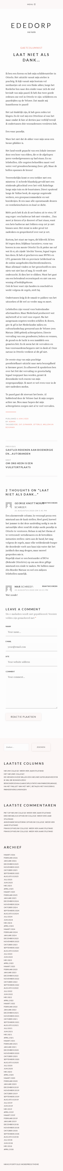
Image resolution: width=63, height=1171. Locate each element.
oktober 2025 (10, 870)
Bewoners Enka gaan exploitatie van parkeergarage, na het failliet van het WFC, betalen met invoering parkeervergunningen (30, 786)
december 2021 (11, 1013)
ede (16, 424)
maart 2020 (9, 1078)
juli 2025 (8, 879)
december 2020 (11, 1050)
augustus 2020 (11, 1062)
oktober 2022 (10, 982)
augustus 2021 (11, 1025)
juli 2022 (8, 991)
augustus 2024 (11, 913)
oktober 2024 (10, 907)
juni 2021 (8, 1031)
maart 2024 (9, 929)
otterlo (37, 424)
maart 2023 (9, 966)
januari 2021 (10, 1047)
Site (7, 656)
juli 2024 (8, 917)
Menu (31, 4)
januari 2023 (10, 972)
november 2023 (11, 941)
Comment (10, 671)
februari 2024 (10, 932)
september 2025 (11, 873)
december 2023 (11, 938)
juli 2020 (8, 1065)
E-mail (8, 641)
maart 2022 (9, 1003)
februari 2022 (10, 1007)
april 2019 (8, 1112)
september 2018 (11, 1134)
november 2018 (11, 1127)
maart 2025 (9, 892)
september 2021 (11, 1022)
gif (20, 424)
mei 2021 (8, 1034)
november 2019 (11, 1090)
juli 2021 (8, 1028)
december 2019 (11, 1087)
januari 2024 (10, 935)
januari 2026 (10, 861)
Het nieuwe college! (14, 774)
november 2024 (11, 904)
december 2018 (11, 1124)
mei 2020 (8, 1072)
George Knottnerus (29, 503)
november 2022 (11, 979)
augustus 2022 (11, 988)
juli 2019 (8, 1103)
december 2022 (11, 976)
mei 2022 (8, 997)
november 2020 (11, 1053)
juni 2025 (8, 882)
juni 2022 (8, 994)
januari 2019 (10, 1121)
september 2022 (11, 985)
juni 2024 (8, 920)
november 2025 (11, 867)
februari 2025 (10, 895)
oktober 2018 (10, 1130)
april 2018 (8, 1149)
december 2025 (11, 864)
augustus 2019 (11, 1099)
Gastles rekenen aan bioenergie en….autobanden (29, 451)
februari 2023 (10, 969)
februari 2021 (10, 1044)
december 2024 (11, 901)
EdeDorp (31, 25)
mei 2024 (8, 923)
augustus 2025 (11, 876)
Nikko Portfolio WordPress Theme (21, 1164)
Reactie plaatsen (23, 716)
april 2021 (8, 1038)
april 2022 (8, 1000)
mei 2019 (8, 1109)
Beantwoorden (49, 503)
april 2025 (8, 889)
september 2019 (11, 1096)
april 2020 (8, 1075)
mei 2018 (8, 1146)
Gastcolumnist (31, 47)
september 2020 (11, 1059)
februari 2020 (10, 1081)
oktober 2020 (10, 1056)
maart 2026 (9, 855)
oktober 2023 (10, 944)
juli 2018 (8, 1140)
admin (12, 421)
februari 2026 (10, 858)
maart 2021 (9, 1041)
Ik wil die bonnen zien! (15, 780)
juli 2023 (8, 954)
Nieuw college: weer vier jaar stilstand (24, 771)
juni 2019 (8, 1106)
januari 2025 (10, 898)
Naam (8, 626)
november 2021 (11, 1016)
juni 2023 (8, 957)
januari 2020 (10, 1084)
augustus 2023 (11, 951)
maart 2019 (9, 1115)
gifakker (27, 424)
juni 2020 (8, 1068)
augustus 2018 (11, 1137)
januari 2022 (10, 1010)
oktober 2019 (10, 1093)
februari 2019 (10, 1118)
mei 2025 (8, 885)
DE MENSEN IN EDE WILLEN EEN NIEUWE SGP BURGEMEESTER (31, 777)
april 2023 (8, 963)
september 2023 (11, 948)
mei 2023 (8, 960)
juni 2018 (8, 1143)
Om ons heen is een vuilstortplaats (19, 465)
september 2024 (11, 910)
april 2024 (8, 926)
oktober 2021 (10, 1019)
